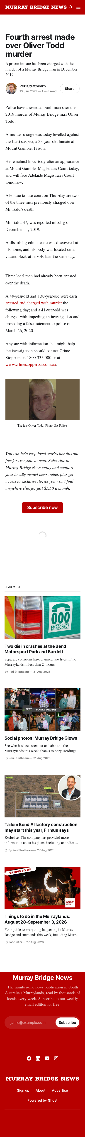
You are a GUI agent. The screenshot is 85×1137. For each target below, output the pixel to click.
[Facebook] (29, 1058)
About (41, 1090)
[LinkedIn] (38, 1058)
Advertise (60, 1090)
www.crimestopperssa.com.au (30, 364)
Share (70, 88)
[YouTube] (47, 1058)
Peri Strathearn (32, 86)
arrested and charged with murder (33, 303)
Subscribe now (42, 507)
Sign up (23, 1090)
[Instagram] (56, 1058)
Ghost (53, 1100)
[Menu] (78, 7)
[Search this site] (70, 7)
